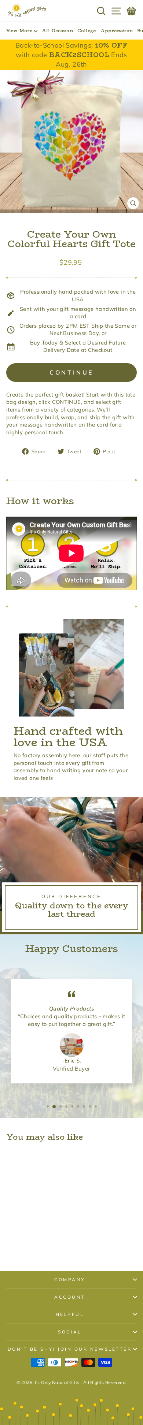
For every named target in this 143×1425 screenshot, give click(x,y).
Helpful (70, 1314)
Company (69, 1279)
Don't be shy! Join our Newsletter (70, 1349)
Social (69, 1332)
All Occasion (57, 30)
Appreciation (116, 30)
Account (69, 1297)
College (86, 30)
